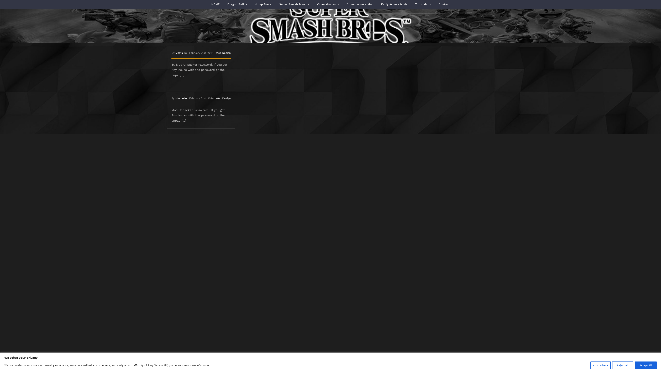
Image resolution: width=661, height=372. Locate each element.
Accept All (646, 365)
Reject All (622, 365)
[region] (330, 362)
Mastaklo (181, 52)
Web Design (223, 52)
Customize (599, 365)
